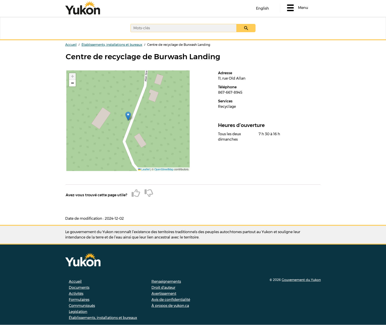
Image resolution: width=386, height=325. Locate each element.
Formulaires (79, 300)
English (262, 8)
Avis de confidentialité (170, 300)
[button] (128, 116)
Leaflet (145, 169)
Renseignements (166, 281)
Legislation (78, 312)
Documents (79, 287)
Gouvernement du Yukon (301, 280)
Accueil (71, 45)
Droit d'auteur (163, 287)
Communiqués (82, 306)
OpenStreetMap (164, 169)
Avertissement (163, 293)
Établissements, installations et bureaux (112, 45)
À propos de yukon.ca (170, 306)
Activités (76, 293)
